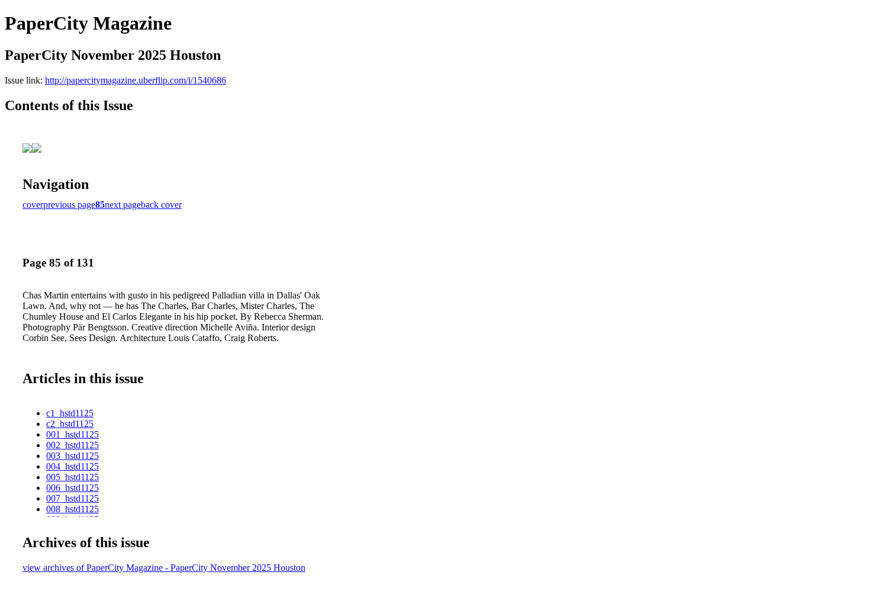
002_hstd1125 (72, 445)
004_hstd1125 (72, 466)
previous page (69, 205)
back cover (161, 205)
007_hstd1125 (72, 498)
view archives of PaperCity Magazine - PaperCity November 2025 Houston (163, 568)
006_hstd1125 (72, 488)
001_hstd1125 (72, 434)
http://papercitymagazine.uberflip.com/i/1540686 (135, 80)
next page (123, 205)
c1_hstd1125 (70, 413)
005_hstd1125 (72, 477)
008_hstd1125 (72, 509)
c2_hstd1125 (70, 424)
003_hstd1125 (72, 456)
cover (32, 205)
